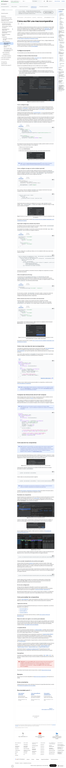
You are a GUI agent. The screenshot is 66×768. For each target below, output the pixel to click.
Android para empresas (17, 747)
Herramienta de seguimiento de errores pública (26, 685)
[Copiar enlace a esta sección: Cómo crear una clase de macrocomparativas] (45, 346)
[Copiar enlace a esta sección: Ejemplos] (24, 674)
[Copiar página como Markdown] (22, 24)
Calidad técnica (34, 6)
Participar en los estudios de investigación (60, 753)
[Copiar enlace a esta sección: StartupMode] (25, 653)
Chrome (32, 759)
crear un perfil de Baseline (34, 41)
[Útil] (52, 17)
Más (23, 1)
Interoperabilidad (34, 46)
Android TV (34, 753)
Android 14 (42, 749)
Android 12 (42, 752)
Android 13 (42, 751)
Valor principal (14, 6)
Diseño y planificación (15, 1)
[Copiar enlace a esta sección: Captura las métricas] (28, 603)
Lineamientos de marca (27, 763)
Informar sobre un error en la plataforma (61, 745)
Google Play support (61, 750)
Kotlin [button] (20, 358)
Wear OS (33, 747)
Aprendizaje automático (26, 747)
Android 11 (42, 754)
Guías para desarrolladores (51, 748)
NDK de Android (51, 753)
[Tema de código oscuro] (52, 127)
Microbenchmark (48, 29)
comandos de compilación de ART (32, 649)
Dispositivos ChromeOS (34, 749)
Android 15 (42, 747)
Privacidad (25, 752)
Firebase (37, 759)
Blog (16, 753)
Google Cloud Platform (45, 759)
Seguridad (17, 748)
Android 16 (42, 746)
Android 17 (42, 744)
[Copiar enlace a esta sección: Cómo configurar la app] (30, 104)
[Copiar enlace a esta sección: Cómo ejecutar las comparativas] (37, 442)
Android (16, 744)
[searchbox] (7, 10)
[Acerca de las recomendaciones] (31, 690)
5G (24, 754)
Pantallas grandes (35, 745)
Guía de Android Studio (51, 746)
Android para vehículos (34, 752)
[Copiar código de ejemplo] (53, 127)
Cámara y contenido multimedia (27, 751)
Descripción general (5, 6)
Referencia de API (52, 750)
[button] (6, 22)
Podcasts (16, 755)
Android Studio (57, 1)
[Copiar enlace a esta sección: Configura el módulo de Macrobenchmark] (38, 55)
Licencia (21, 763)
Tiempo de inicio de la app (46, 670)
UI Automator (35, 388)
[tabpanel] (35, 134)
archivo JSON (36, 498)
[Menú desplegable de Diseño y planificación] (20, 1)
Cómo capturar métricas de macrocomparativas (22, 694)
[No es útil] (53, 17)
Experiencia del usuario (24, 6)
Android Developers (20, 17)
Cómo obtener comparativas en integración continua (28, 38)
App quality (4, 4)
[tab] (21, 125)
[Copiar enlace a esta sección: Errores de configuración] (30, 585)
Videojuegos (26, 744)
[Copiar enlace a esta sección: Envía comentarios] (29, 682)
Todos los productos (54, 759)
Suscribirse (53, 765)
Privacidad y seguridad (43, 6)
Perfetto (30, 563)
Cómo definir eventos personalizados (31, 624)
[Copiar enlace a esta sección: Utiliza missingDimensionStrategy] (33, 274)
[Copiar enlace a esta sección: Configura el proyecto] (31, 50)
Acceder (63, 1)
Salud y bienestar (26, 748)
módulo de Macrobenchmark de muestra (33, 163)
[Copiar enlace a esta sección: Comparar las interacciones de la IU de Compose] (47, 394)
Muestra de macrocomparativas (40, 676)
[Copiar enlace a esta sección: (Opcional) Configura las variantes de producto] (41, 223)
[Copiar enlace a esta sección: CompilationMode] (27, 627)
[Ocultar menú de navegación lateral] (12, 766)
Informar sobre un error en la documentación (60, 748)
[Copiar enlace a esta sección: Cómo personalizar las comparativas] (40, 597)
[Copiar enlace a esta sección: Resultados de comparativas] (32, 495)
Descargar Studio (52, 752)
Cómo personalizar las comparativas (24, 383)
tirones (31, 398)
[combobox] (37, 1)
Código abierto (17, 750)
